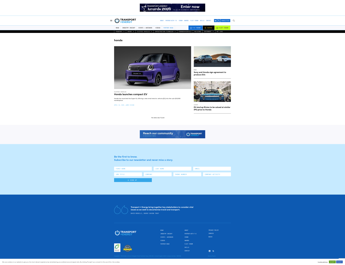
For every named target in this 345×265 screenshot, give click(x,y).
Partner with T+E (171, 20)
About (162, 20)
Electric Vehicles (143, 31)
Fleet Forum (194, 20)
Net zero (220, 31)
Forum (180, 20)
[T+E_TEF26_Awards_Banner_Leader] (172, 11)
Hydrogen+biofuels (185, 31)
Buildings (197, 31)
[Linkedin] (210, 251)
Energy (129, 31)
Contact (208, 20)
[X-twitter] (213, 251)
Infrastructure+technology (164, 31)
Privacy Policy (214, 230)
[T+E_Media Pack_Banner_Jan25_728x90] (172, 138)
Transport (119, 31)
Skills (202, 20)
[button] (342, 261)
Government (208, 31)
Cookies (211, 233)
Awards (186, 20)
